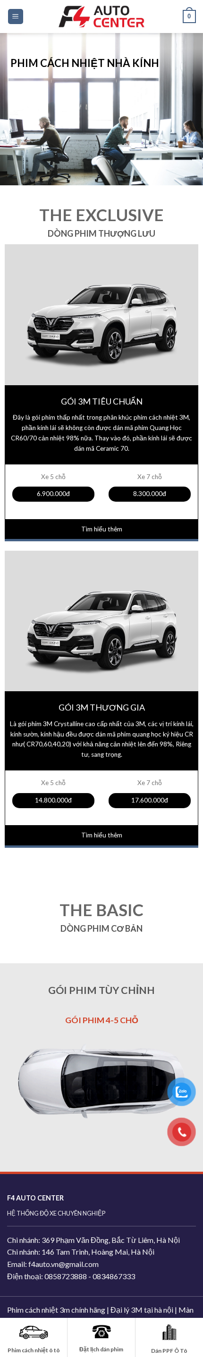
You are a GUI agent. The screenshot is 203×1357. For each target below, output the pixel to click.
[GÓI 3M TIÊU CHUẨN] (101, 325)
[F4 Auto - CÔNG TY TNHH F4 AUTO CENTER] (101, 16)
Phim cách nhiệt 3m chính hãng (56, 1302)
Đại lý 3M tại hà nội (141, 1302)
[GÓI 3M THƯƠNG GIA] (101, 632)
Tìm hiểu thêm (101, 529)
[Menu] (16, 17)
